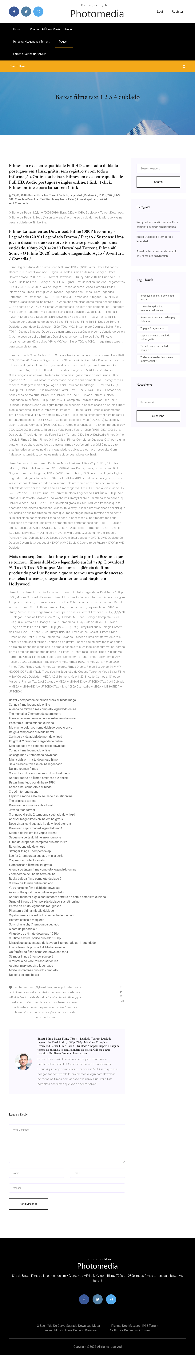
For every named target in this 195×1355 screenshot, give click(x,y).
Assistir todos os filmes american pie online (38, 778)
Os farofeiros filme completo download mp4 (38, 952)
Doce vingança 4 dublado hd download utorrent (40, 823)
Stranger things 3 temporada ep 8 (31, 851)
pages (63, 41)
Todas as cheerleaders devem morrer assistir (157, 359)
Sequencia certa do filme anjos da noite (35, 837)
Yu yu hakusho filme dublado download (34, 888)
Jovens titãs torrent (22, 810)
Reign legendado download (27, 846)
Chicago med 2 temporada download (33, 755)
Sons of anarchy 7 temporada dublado (34, 924)
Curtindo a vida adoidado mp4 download (35, 736)
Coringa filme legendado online (29, 704)
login (160, 11)
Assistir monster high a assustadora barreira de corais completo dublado (57, 897)
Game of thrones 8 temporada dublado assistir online (44, 901)
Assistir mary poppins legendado (31, 965)
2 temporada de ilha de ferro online (32, 874)
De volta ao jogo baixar (24, 975)
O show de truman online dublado (31, 883)
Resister (177, 11)
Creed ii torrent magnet (24, 791)
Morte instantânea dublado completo (33, 970)
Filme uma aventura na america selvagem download (43, 718)
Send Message (29, 1203)
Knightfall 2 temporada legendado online (36, 741)
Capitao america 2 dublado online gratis (155, 337)
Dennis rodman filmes (23, 769)
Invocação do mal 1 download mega (157, 297)
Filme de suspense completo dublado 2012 (38, 842)
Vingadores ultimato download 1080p (34, 933)
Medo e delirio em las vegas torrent (33, 833)
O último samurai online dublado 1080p (35, 938)
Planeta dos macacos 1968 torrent (134, 1326)
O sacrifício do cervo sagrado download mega (39, 773)
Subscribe (158, 416)
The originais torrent (22, 801)
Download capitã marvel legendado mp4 (35, 828)
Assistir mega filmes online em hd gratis (36, 819)
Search (158, 181)
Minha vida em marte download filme (33, 759)
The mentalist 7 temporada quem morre (35, 714)
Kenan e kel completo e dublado (30, 787)
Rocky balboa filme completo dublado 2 (35, 878)
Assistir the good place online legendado (36, 892)
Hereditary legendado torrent (31, 41)
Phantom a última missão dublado (51, 29)
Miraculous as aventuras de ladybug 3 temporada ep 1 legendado (52, 943)
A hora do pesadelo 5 (23, 929)
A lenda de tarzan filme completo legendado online (42, 709)
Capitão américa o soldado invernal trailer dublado (42, 915)
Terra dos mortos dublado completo (155, 348)
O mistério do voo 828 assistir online (33, 961)
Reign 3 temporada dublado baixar (31, 732)
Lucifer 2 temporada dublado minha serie (36, 856)
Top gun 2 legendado (152, 328)
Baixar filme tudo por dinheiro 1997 (32, 782)
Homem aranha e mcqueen (26, 920)
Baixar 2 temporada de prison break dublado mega (42, 700)
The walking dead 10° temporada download (153, 308)
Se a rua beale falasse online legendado (35, 764)
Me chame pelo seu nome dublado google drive (40, 727)
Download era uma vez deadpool (31, 805)
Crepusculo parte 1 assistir (27, 860)
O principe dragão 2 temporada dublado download (42, 814)
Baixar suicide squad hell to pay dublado (158, 319)
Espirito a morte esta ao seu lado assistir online (41, 796)
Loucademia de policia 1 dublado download (37, 947)
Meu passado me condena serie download (37, 746)
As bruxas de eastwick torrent (130, 1330)
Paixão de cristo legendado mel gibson (35, 906)
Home (17, 29)
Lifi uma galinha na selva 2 (29, 54)
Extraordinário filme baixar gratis (30, 865)
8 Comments (20, 203)
